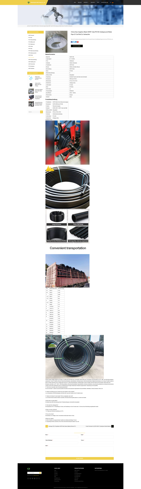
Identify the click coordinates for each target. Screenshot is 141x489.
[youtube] (35, 478)
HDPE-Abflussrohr (32, 61)
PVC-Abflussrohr (31, 42)
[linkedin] (30, 478)
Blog (98, 2)
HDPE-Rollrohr (31, 57)
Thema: (82, 440)
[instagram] (37, 478)
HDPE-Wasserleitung (32, 59)
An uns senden (78, 45)
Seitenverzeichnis (57, 479)
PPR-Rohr (30, 48)
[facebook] (28, 478)
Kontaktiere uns (104, 2)
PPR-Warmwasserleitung (33, 50)
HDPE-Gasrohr (31, 35)
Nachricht (93, 2)
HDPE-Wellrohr (31, 68)
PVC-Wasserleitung (32, 39)
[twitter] (32, 478)
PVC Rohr (30, 37)
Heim (75, 2)
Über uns (80, 2)
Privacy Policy (56, 481)
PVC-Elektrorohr (31, 44)
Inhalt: (46, 445)
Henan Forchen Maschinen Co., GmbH (101, 470)
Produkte (86, 2)
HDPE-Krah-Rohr (31, 64)
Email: (82, 434)
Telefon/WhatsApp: (49, 440)
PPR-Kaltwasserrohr (32, 53)
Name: (46, 434)
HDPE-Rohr (30, 55)
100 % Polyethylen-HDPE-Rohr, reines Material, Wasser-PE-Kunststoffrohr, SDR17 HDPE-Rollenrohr (64, 426)
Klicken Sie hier (36, 475)
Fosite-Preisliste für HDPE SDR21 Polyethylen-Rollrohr (96, 426)
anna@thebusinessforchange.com (82, 487)
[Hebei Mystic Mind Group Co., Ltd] (32, 468)
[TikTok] (39, 478)
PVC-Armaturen (31, 66)
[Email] (40, 473)
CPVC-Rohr (30, 46)
